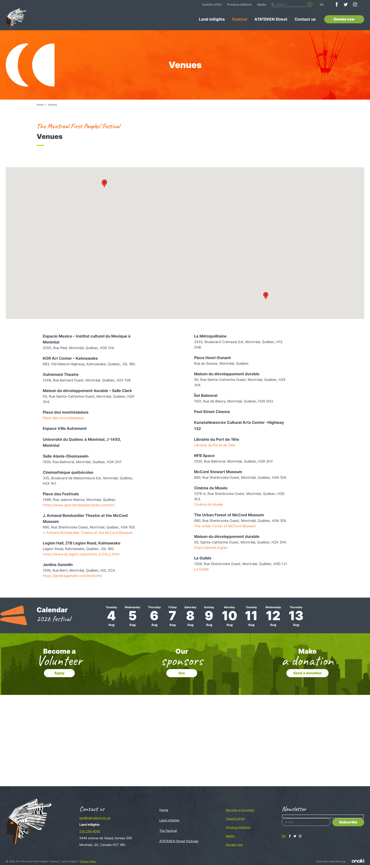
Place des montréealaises (63, 418)
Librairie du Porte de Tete (214, 445)
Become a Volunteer (240, 810)
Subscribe (348, 822)
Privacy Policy (88, 861)
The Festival (168, 831)
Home (40, 104)
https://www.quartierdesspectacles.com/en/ (79, 505)
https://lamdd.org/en (211, 548)
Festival (239, 19)
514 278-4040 (89, 831)
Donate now (344, 19)
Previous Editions (239, 4)
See (181, 673)
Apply (59, 673)
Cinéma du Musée (208, 504)
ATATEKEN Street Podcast (178, 841)
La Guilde (201, 569)
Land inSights (212, 19)
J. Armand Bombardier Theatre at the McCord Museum (88, 533)
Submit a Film (211, 4)
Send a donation (307, 673)
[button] (265, 295)
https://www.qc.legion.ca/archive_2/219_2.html (81, 554)
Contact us (305, 19)
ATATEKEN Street (270, 19)
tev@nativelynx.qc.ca (94, 818)
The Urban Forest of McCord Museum (225, 526)
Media (261, 4)
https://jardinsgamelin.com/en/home (72, 576)
